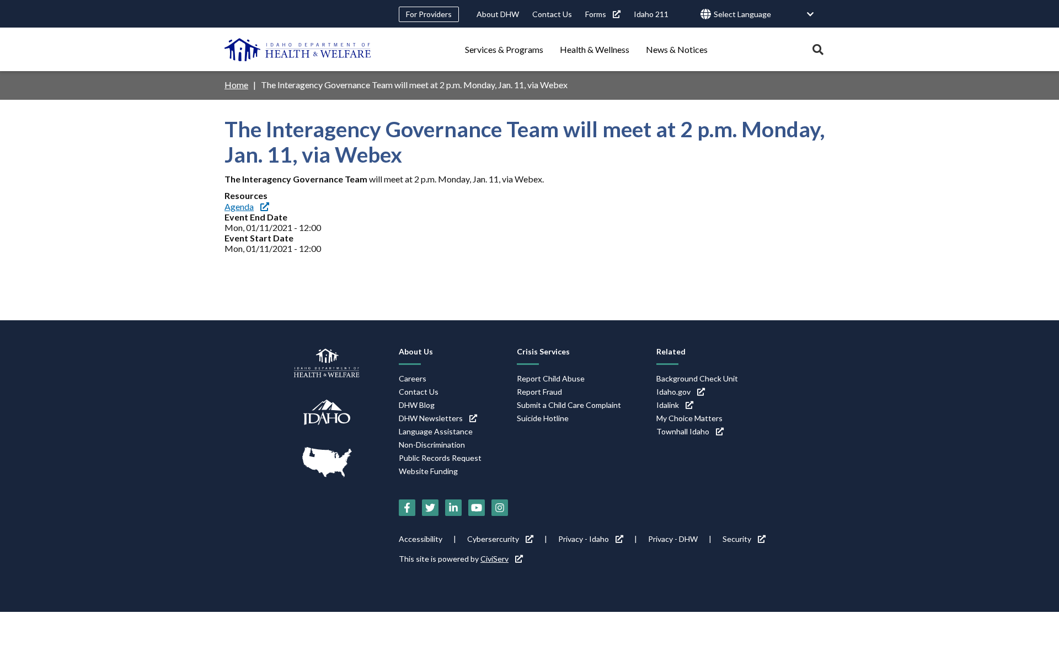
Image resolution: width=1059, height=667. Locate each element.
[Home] (297, 49)
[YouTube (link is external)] (476, 507)
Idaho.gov (673, 391)
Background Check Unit (697, 378)
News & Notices (677, 49)
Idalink (667, 405)
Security (737, 539)
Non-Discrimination (432, 444)
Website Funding (428, 471)
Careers (412, 378)
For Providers (429, 14)
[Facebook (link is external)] (407, 507)
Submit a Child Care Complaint (569, 405)
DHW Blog (417, 405)
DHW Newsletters (431, 418)
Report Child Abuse (551, 378)
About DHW (498, 14)
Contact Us (552, 14)
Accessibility (420, 539)
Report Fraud (539, 391)
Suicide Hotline (543, 418)
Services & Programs (504, 49)
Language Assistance (436, 431)
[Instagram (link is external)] (499, 507)
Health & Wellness (594, 49)
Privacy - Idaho (583, 539)
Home (236, 84)
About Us (416, 351)
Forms (595, 14)
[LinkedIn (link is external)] (453, 507)
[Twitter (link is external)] (430, 507)
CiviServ (494, 558)
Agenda (239, 206)
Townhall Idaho (682, 431)
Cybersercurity (493, 539)
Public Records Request (440, 457)
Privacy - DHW (673, 539)
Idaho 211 (651, 14)
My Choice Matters (689, 418)
